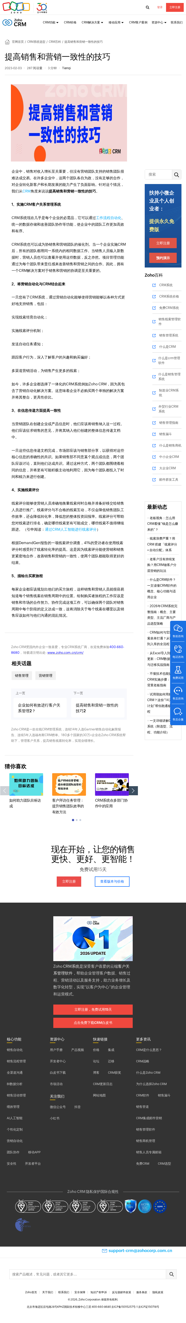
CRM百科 (55, 41)
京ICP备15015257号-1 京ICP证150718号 (135, 1306)
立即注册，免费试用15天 (93, 1009)
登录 (160, 7)
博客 (96, 1072)
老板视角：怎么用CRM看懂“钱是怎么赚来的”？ (162, 523)
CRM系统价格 (169, 296)
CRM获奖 (114, 1072)
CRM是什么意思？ (149, 1050)
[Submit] (171, 1274)
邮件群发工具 (168, 479)
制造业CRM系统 (169, 393)
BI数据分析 (14, 1084)
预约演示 (163, 258)
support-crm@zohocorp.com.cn (140, 1250)
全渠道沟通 (15, 1072)
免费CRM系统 (169, 308)
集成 (111, 1050)
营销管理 (45, 675)
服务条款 (141, 1292)
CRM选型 (164, 1163)
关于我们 (47, 1292)
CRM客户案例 (138, 22)
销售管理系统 (168, 335)
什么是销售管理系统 (169, 376)
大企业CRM (167, 468)
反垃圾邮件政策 (121, 1292)
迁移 (111, 1061)
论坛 (96, 1061)
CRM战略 (142, 1061)
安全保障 (79, 1292)
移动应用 (114, 22)
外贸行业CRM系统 (168, 409)
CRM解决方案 (91, 22)
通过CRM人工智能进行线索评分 (71, 529)
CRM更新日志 (103, 1084)
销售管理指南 (168, 422)
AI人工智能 (14, 1118)
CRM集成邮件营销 (149, 1118)
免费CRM (142, 1163)
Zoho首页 (31, 1292)
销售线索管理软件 (170, 321)
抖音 (77, 1107)
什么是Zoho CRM (148, 1072)
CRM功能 (49, 22)
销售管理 (22, 675)
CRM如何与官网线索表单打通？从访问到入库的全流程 (161, 638)
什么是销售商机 (170, 445)
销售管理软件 (145, 1129)
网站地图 (99, 1095)
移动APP (34, 1152)
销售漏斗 (165, 434)
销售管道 (142, 1106)
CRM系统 (166, 285)
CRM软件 (142, 1095)
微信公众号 (58, 1107)
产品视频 (77, 1050)
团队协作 (13, 1152)
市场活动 (56, 1084)
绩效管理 (13, 1106)
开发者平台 (33, 1163)
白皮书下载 (58, 1072)
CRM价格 (70, 22)
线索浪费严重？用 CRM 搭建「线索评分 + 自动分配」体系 (162, 544)
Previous (4, 790)
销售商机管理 (145, 1141)
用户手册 (56, 1050)
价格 (96, 1050)
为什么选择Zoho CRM (151, 1084)
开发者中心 (58, 1061)
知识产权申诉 (99, 1292)
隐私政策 (157, 1292)
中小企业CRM (169, 457)
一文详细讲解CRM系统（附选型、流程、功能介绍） (161, 726)
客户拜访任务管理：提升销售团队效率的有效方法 (68, 806)
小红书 (54, 1118)
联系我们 (177, 22)
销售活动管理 (16, 1095)
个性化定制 (15, 1129)
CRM (26, 191)
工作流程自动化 (108, 218)
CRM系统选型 (36, 41)
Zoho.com (25, 7)
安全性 (11, 1163)
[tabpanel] (26, 791)
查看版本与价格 (112, 881)
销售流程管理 (16, 1061)
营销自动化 (15, 1141)
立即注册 (174, 7)
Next (133, 790)
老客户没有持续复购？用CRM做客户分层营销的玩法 (161, 565)
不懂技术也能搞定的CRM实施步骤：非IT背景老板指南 (162, 679)
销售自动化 (15, 1050)
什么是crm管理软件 (169, 360)
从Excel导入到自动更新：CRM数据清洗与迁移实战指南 (162, 659)
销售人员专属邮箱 (149, 1152)
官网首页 (18, 41)
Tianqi (66, 68)
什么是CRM (167, 346)
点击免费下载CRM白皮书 (93, 1023)
